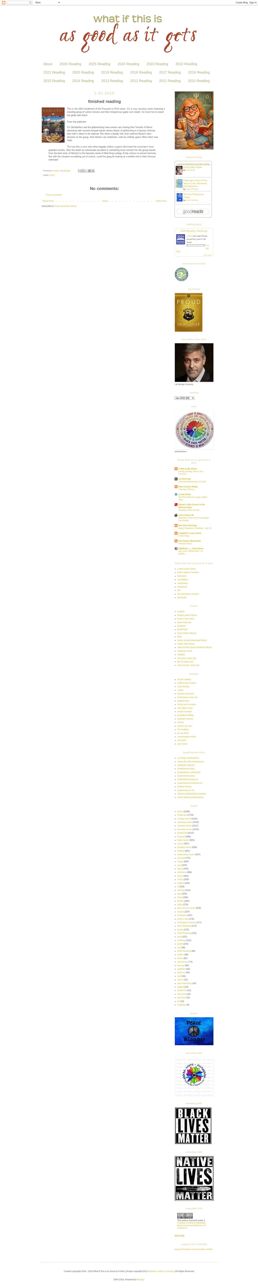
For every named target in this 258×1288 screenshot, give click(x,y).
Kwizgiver (56, 171)
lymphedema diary (186, 776)
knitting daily (183, 701)
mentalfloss (182, 579)
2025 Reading (99, 64)
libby (179, 636)
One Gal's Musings (187, 525)
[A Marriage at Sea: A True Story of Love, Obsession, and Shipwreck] (180, 187)
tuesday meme (184, 847)
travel (180, 897)
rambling (181, 940)
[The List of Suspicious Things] (180, 201)
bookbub (181, 626)
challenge (182, 815)
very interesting (184, 983)
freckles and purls (185, 693)
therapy (180, 965)
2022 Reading (186, 64)
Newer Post (48, 201)
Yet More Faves (185, 544)
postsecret (182, 587)
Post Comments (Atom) (66, 206)
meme (180, 879)
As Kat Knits (184, 479)
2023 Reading (157, 64)
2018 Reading (141, 72)
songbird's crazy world (189, 533)
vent (179, 976)
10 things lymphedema (188, 758)
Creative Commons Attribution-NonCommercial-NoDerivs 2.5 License (191, 1225)
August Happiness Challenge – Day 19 (194, 528)
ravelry (180, 722)
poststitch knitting (185, 715)
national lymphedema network (191, 794)
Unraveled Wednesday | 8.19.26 (192, 482)
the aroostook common (188, 594)
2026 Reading (70, 64)
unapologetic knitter (186, 736)
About (47, 64)
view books (208, 255)
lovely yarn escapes (186, 704)
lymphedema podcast (187, 779)
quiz (179, 865)
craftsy (180, 690)
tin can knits (182, 733)
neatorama (182, 583)
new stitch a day (185, 708)
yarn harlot (182, 744)
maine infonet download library (192, 640)
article (180, 958)
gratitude (181, 969)
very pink (181, 740)
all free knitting (184, 679)
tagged (180, 987)
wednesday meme (186, 854)
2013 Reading (112, 81)
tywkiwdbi (182, 597)
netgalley (181, 1005)
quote (180, 944)
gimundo (181, 997)
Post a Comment (54, 195)
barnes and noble (185, 618)
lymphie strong (184, 786)
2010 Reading (199, 81)
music (180, 876)
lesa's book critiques (187, 633)
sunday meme (184, 818)
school (180, 843)
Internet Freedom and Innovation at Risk (194, 1249)
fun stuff (181, 858)
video (180, 904)
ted (178, 590)
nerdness (181, 872)
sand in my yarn (184, 726)
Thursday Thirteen (186, 489)
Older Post (161, 201)
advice (180, 979)
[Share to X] (86, 171)
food (179, 894)
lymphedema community (189, 772)
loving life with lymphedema (190, 761)
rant (179, 947)
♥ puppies (182, 915)
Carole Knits (184, 494)
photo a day (182, 919)
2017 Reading (170, 72)
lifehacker (182, 576)
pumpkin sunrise (185, 719)
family (180, 869)
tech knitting (183, 729)
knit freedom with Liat (187, 697)
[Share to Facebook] (89, 171)
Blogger (140, 1279)
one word (181, 994)
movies (180, 912)
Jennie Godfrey (192, 200)
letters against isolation (188, 572)
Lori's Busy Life (186, 515)
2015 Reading (54, 81)
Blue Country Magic (188, 486)
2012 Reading (141, 81)
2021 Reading (54, 72)
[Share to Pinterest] (93, 171)
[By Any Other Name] (180, 174)
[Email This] (79, 171)
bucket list (182, 990)
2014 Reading (83, 81)
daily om (181, 972)
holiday (180, 851)
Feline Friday (183, 536)
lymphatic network (185, 765)
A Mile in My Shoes (187, 469)
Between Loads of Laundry (161, 1271)
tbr (178, 1001)
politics (180, 954)
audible (180, 611)
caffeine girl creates (186, 683)
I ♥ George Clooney (186, 922)
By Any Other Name (192, 167)
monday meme (184, 825)
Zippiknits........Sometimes (191, 548)
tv (178, 886)
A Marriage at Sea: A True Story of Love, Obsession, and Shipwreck (195, 183)
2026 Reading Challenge (194, 230)
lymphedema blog (185, 768)
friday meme (183, 840)
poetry (180, 929)
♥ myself (181, 836)
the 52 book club (185, 662)
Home (105, 201)
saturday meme (184, 822)
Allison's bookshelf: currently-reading (193, 164)
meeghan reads (184, 651)
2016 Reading (199, 72)
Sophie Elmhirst (192, 189)
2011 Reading (170, 81)
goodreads (182, 629)
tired (179, 936)
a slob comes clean (186, 569)
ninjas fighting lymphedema (190, 797)
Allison (190, 235)
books (52, 175)
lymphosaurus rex (185, 790)
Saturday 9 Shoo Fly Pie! (188, 510)
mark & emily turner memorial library (194, 647)
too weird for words (186, 908)
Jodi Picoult (190, 170)
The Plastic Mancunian (189, 541)
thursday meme (184, 829)
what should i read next (188, 665)
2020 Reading (83, 72)
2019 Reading (112, 72)
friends (180, 901)
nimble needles (184, 711)
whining (181, 890)
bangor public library (187, 615)
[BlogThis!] (83, 171)
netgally (181, 654)
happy (180, 861)
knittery (180, 883)
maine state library (186, 644)
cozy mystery (183, 686)
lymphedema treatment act (190, 783)
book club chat (184, 622)
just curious (182, 962)
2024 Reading (128, 64)
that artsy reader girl (186, 658)
